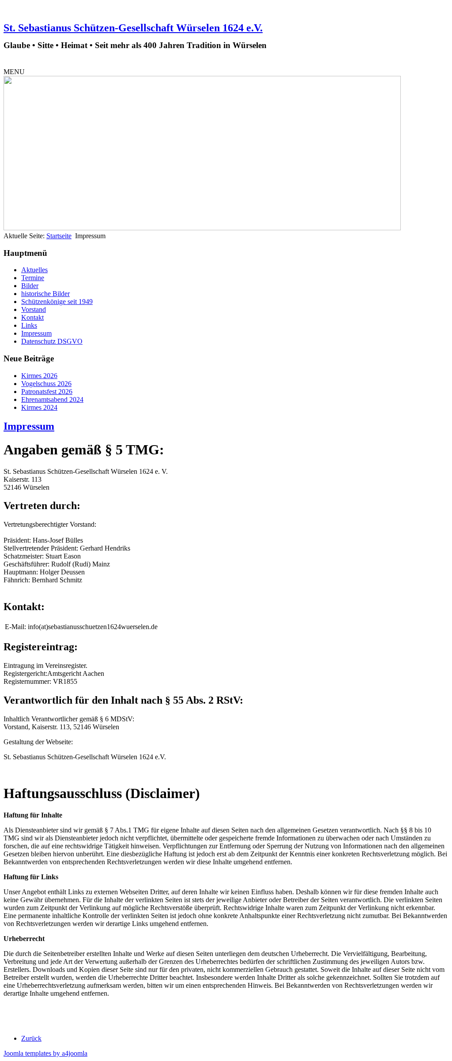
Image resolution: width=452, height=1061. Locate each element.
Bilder (29, 285)
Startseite (59, 236)
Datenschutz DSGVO (52, 341)
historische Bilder (45, 293)
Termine (32, 277)
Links (29, 325)
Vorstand (33, 309)
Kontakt (32, 317)
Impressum (36, 333)
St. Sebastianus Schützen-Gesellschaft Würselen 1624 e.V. (133, 28)
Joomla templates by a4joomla (45, 1053)
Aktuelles (34, 270)
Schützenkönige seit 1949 (57, 301)
